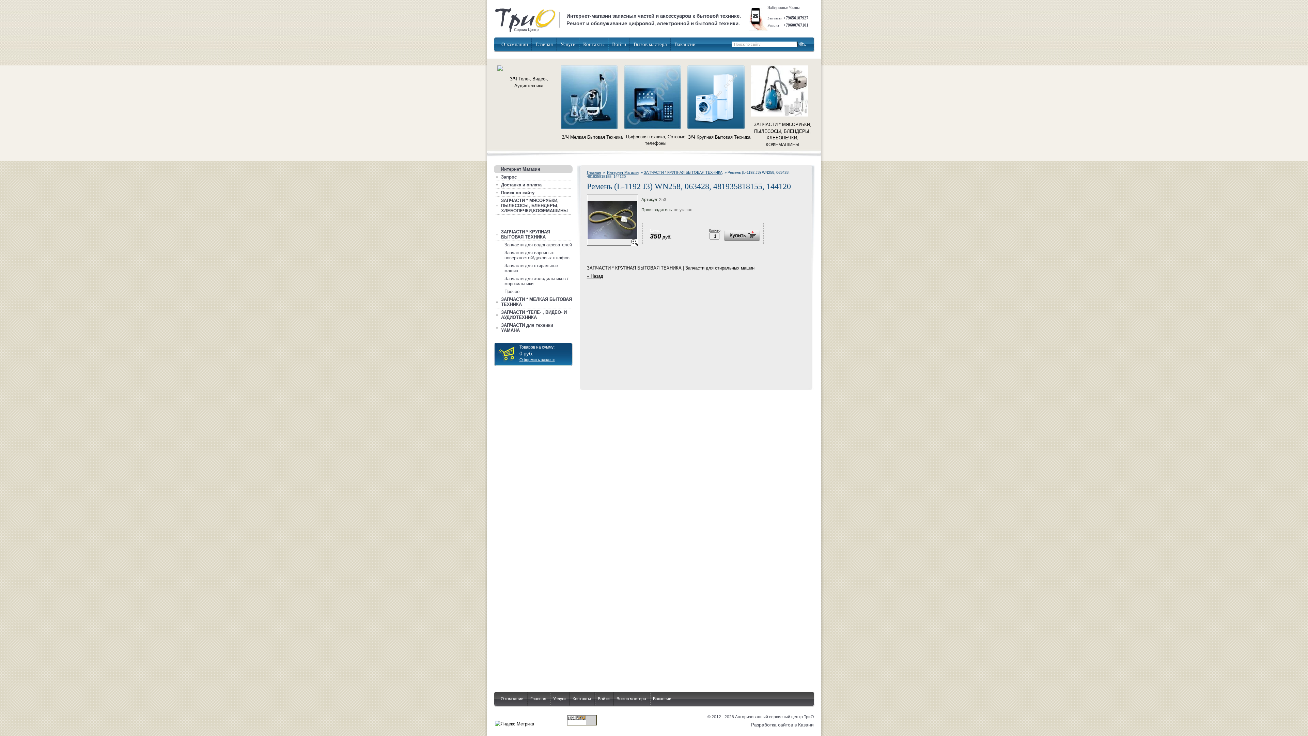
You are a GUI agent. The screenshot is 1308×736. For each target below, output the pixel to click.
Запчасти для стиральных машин (719, 268)
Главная (544, 44)
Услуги (568, 44)
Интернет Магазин (623, 172)
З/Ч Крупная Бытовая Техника (719, 137)
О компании (514, 44)
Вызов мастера (650, 44)
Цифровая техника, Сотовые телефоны (655, 140)
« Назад (595, 276)
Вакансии (685, 44)
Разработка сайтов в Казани (782, 724)
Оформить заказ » (537, 359)
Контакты (594, 44)
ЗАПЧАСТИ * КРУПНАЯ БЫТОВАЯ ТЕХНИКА (683, 172)
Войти (619, 44)
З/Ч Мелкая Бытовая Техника (592, 137)
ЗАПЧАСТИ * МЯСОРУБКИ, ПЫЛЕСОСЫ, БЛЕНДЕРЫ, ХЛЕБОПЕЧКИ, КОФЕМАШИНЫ (782, 134)
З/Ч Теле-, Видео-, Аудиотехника (529, 82)
